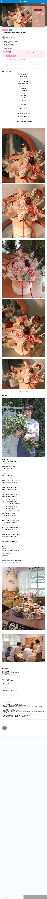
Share (43, 4)
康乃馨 (24, 59)
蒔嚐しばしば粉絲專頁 (8, 48)
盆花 (10, 59)
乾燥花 (14, 59)
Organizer (6, 897)
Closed (35, 897)
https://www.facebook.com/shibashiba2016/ (10, 562)
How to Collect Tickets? (10, 55)
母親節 (6, 59)
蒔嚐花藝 (19, 59)
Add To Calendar (7, 42)
